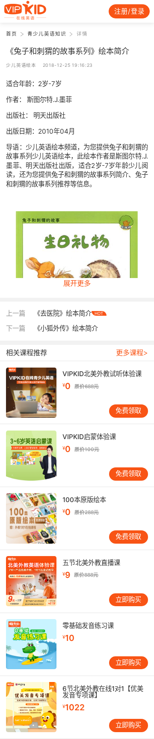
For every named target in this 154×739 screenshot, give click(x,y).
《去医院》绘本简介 (68, 313)
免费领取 (128, 411)
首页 (11, 34)
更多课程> (132, 352)
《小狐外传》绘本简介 (66, 328)
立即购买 (128, 599)
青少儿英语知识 (46, 34)
